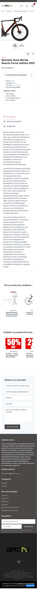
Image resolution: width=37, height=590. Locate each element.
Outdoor (4, 486)
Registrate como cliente (10, 510)
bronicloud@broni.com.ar (11, 474)
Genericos (13, 351)
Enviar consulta (12, 427)
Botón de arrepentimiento (10, 507)
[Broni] (8, 6)
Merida (12, 81)
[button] (21, 5)
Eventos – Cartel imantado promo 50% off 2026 (12, 355)
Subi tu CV (5, 498)
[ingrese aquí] (18, 578)
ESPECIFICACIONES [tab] (13, 122)
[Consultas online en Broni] (19, 562)
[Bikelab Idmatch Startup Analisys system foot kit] (13, 299)
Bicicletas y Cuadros (21, 11)
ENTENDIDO (30, 585)
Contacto (5, 495)
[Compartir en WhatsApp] (28, 53)
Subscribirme (28, 526)
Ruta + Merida (16, 85)
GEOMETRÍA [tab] (10, 126)
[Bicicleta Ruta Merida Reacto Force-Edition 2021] (15, 46)
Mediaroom (5, 501)
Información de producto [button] (16, 75)
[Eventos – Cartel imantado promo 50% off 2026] (13, 343)
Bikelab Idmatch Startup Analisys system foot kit (12, 314)
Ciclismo (9, 11)
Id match (13, 310)
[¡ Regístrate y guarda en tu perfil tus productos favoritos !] (33, 53)
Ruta (31, 11)
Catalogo (5, 504)
